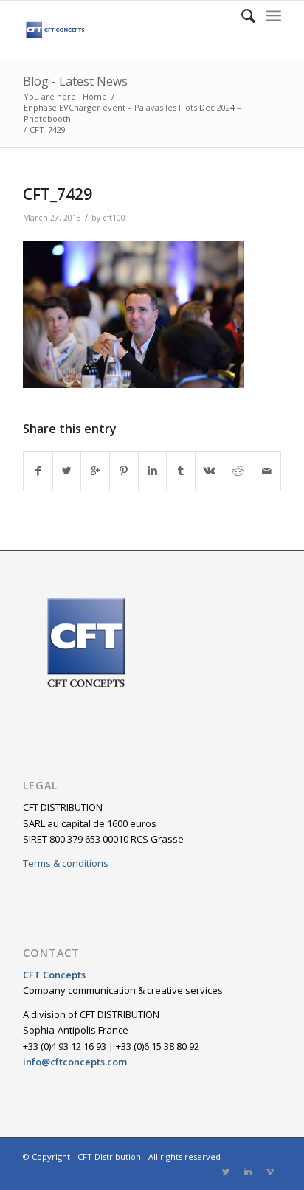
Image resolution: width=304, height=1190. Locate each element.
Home (95, 96)
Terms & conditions (65, 863)
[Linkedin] (248, 1171)
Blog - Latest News (75, 81)
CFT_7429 (57, 194)
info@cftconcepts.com (75, 1061)
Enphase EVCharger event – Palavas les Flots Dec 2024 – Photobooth (132, 113)
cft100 (114, 217)
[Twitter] (226, 1171)
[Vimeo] (270, 1171)
